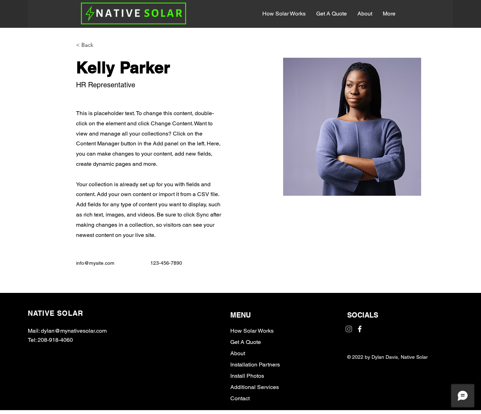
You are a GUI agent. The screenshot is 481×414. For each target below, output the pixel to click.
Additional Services (254, 387)
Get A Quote (245, 342)
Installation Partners (255, 364)
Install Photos (247, 375)
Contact (240, 398)
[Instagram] (348, 329)
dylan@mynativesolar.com (74, 330)
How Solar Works (252, 330)
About (237, 353)
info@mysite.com (95, 263)
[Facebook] (359, 329)
